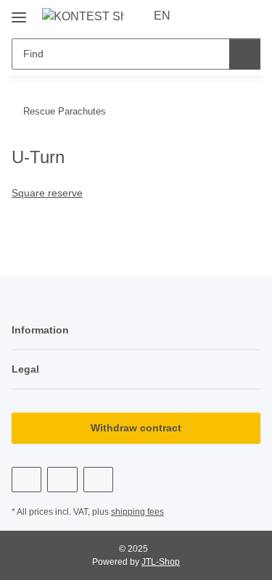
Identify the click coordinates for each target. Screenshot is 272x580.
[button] (203, 15)
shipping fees (137, 512)
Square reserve (47, 193)
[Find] (244, 54)
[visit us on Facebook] (26, 479)
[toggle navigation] (19, 12)
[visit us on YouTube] (62, 479)
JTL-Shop (160, 562)
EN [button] (162, 15)
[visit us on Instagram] (98, 479)
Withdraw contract (136, 428)
